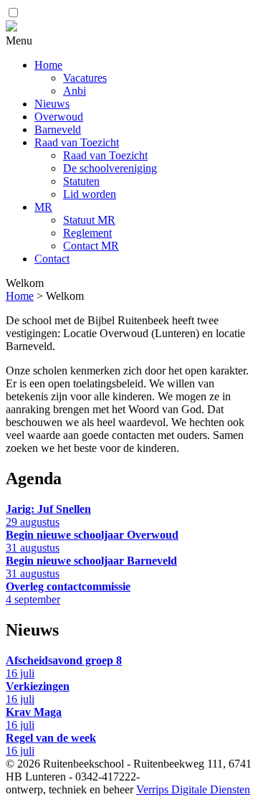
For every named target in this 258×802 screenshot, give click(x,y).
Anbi (74, 91)
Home (48, 65)
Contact (52, 259)
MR (43, 207)
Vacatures (85, 78)
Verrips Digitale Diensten (193, 789)
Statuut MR (89, 220)
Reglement (87, 233)
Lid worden (89, 194)
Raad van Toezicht (76, 142)
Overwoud (58, 116)
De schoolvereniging (110, 168)
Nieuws (52, 104)
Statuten (81, 181)
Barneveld (57, 129)
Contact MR (91, 246)
